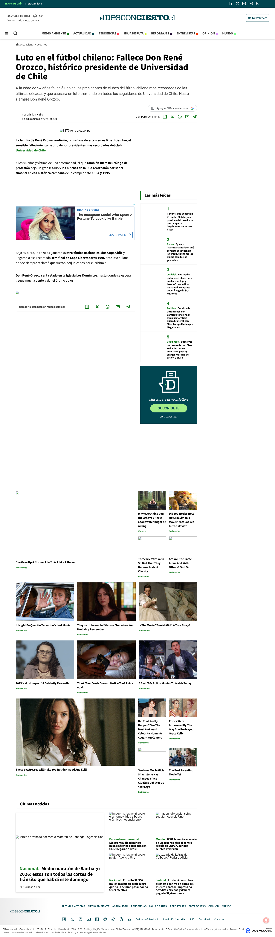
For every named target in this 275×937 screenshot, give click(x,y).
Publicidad (204, 919)
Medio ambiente (54, 33)
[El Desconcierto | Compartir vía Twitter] (172, 116)
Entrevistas (186, 33)
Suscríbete (168, 408)
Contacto (219, 919)
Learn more (117, 234)
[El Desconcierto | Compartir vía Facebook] (165, 116)
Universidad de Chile (31, 150)
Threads (121, 919)
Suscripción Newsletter (174, 919)
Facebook (64, 919)
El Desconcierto (25, 44)
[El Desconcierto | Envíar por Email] (187, 116)
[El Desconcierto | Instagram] (244, 3)
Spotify (105, 919)
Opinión (208, 33)
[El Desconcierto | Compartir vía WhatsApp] (180, 116)
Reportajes (160, 33)
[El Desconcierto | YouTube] (251, 3)
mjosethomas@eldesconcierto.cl (19, 932)
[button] (257, 18)
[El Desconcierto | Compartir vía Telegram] (194, 116)
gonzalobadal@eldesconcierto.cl (91, 932)
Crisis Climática (33, 4)
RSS (192, 919)
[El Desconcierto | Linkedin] (257, 3)
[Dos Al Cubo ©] (259, 932)
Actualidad (82, 33)
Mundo (227, 33)
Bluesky (129, 919)
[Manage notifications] (266, 920)
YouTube (89, 919)
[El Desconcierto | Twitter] (238, 3)
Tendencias (107, 33)
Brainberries (88, 209)
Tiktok (113, 919)
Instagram (80, 919)
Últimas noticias (73, 906)
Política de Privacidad (147, 919)
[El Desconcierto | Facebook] (231, 3)
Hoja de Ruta (134, 33)
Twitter (72, 919)
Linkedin (97, 919)
